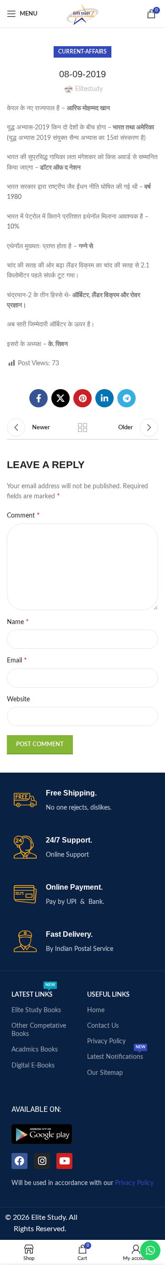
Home (95, 1010)
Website (18, 699)
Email (17, 660)
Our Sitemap (105, 1073)
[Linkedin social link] (104, 398)
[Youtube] (64, 1161)
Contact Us (103, 1026)
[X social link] (60, 398)
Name (18, 621)
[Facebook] (19, 1161)
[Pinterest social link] (82, 398)
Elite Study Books (36, 1010)
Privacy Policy (106, 1041)
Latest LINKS (33, 992)
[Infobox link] (82, 801)
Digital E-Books (33, 1065)
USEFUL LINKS (108, 995)
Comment (23, 515)
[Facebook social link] (38, 398)
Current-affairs (82, 51)
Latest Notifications (116, 1054)
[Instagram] (42, 1161)
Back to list (82, 427)
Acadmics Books (34, 1049)
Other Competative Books (38, 1030)
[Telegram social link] (126, 398)
